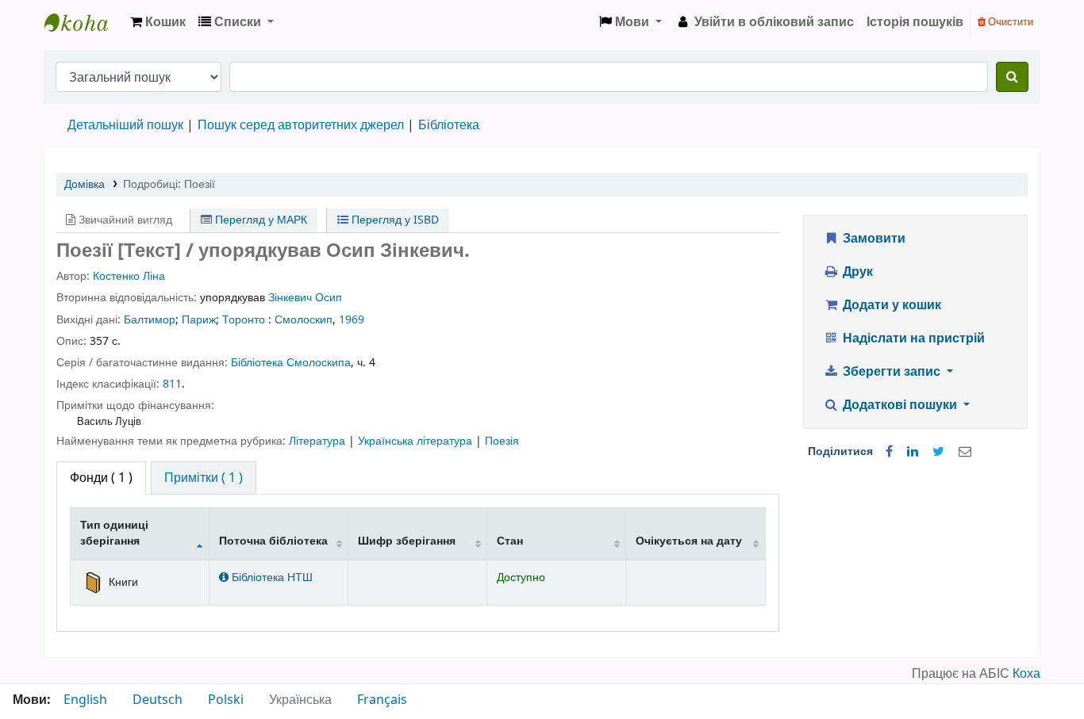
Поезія (502, 441)
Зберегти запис (892, 371)
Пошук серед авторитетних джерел (301, 125)
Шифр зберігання (407, 541)
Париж (199, 320)
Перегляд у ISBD (393, 220)
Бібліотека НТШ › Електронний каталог (84, 22)
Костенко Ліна (129, 276)
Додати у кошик (890, 305)
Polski (226, 699)
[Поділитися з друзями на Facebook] (889, 451)
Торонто (243, 320)
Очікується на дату (689, 541)
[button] (158, 22)
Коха (1026, 673)
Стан (510, 541)
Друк (856, 271)
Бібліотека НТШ (271, 577)
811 (172, 384)
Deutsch (158, 699)
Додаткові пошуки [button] (900, 405)
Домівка (84, 184)
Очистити (1009, 21)
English (85, 699)
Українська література (416, 441)
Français (382, 699)
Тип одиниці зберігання (114, 533)
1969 (351, 320)
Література (318, 441)
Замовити (872, 238)
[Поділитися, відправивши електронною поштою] (964, 451)
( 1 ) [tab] (101, 478)
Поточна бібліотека (273, 541)
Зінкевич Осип (305, 297)
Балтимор (149, 320)
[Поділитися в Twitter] (938, 451)
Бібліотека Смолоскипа (291, 362)
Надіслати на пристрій (912, 338)
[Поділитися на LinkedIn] (912, 451)
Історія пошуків (915, 22)
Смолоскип (304, 320)
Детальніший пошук (125, 125)
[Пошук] (1012, 77)
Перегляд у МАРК (259, 220)
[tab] (203, 478)
